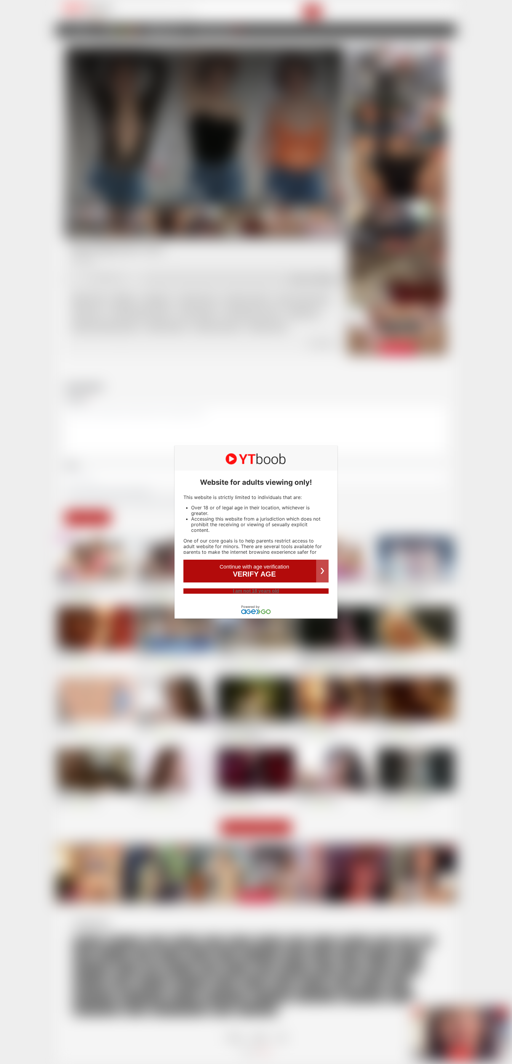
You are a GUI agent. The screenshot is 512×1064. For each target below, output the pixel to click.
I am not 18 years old (256, 590)
